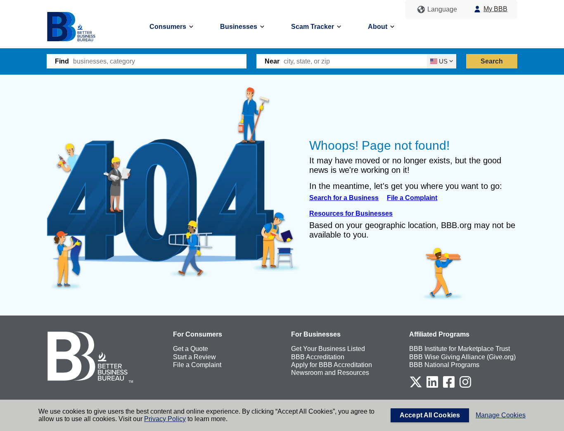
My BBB (495, 8)
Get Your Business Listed (328, 348)
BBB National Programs (444, 364)
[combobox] (159, 61)
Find (62, 61)
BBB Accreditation (317, 356)
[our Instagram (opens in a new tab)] (465, 386)
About (377, 26)
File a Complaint (412, 197)
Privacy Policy (165, 418)
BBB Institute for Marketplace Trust (459, 348)
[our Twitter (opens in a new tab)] (415, 386)
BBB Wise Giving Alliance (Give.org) (462, 356)
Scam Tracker (312, 26)
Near (272, 61)
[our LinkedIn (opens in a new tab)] (432, 386)
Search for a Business (344, 197)
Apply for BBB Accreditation (331, 364)
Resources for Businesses (351, 213)
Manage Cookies (501, 415)
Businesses (238, 26)
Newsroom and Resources (330, 372)
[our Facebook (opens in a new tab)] (448, 386)
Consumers (167, 26)
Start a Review (194, 356)
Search (492, 61)
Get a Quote (190, 348)
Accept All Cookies (430, 415)
